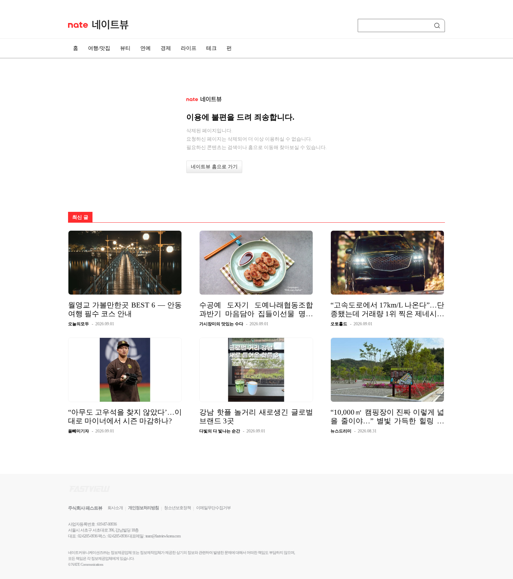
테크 (211, 48)
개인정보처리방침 (143, 507)
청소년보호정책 (177, 507)
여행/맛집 (99, 48)
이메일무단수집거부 (213, 507)
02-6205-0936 (87, 536)
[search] (438, 25)
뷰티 (125, 48)
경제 (166, 48)
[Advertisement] (480, 187)
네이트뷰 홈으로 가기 (214, 166)
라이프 (188, 48)
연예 (145, 48)
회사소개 (115, 507)
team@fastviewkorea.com (163, 536)
